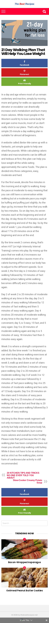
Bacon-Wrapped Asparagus (24, 562)
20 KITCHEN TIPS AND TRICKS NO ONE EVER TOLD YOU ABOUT (23, 475)
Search (44, 11)
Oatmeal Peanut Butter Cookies (24, 590)
